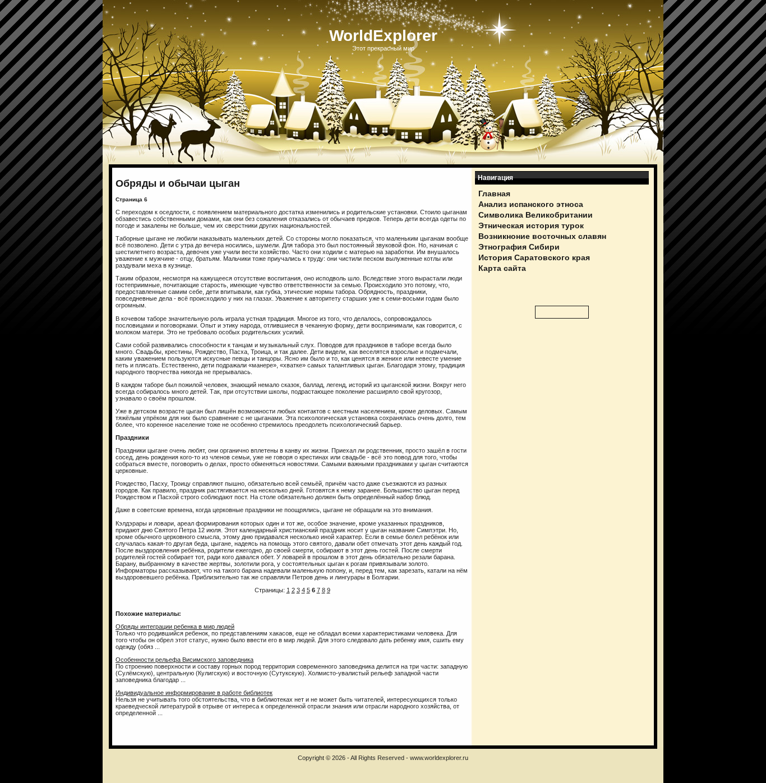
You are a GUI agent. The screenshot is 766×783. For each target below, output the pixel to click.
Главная (494, 193)
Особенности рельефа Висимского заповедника (184, 659)
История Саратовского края (534, 257)
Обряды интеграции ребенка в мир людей (175, 626)
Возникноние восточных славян (542, 236)
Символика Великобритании (535, 214)
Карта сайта (502, 268)
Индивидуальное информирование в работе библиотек (194, 692)
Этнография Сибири (519, 246)
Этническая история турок (531, 225)
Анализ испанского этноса (530, 204)
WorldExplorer (383, 35)
